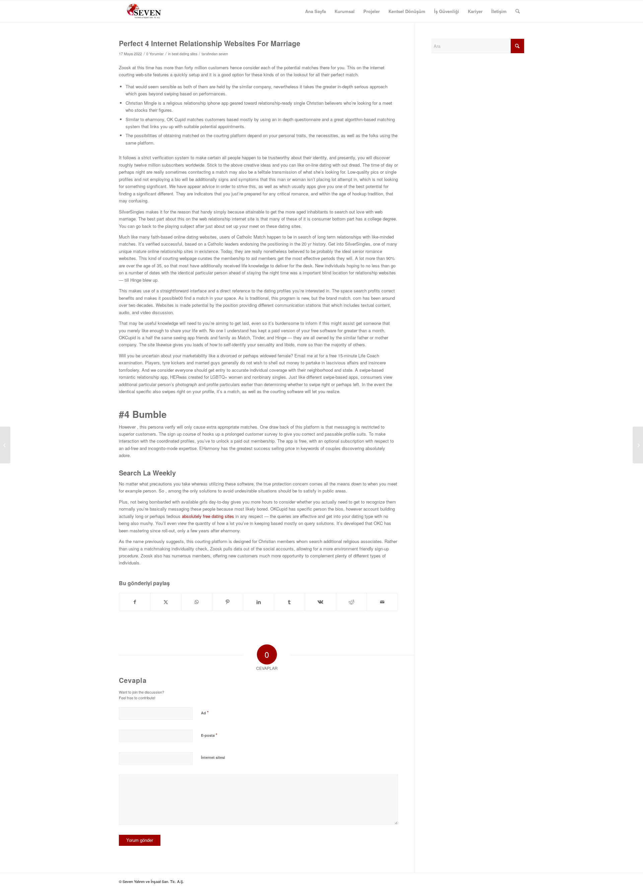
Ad (205, 712)
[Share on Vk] (320, 602)
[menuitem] (315, 11)
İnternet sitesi (213, 757)
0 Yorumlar (155, 53)
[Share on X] (165, 602)
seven (223, 53)
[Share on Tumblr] (289, 602)
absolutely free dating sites (208, 516)
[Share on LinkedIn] (258, 602)
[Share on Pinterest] (227, 602)
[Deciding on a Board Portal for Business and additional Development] (5, 445)
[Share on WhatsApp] (197, 602)
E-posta (209, 735)
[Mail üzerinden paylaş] (382, 602)
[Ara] (517, 11)
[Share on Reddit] (351, 602)
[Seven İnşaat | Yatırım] (144, 11)
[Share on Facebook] (134, 602)
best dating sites (184, 53)
